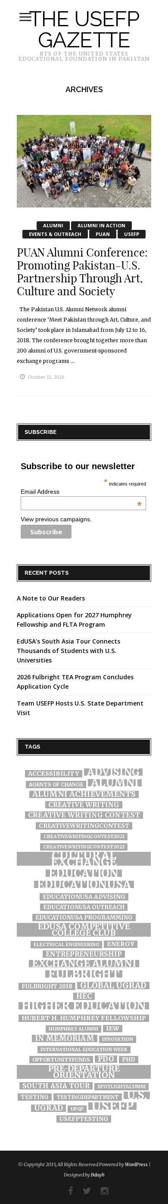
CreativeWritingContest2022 (83, 847)
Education (84, 873)
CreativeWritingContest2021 (84, 836)
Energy (120, 944)
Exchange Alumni (84, 963)
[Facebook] (66, 1190)
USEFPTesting (83, 1119)
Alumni (53, 225)
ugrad (48, 1108)
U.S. (137, 1095)
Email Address (81, 491)
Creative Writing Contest (84, 815)
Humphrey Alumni (73, 1029)
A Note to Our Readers (51, 598)
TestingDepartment (87, 1097)
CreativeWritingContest (84, 825)
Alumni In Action (101, 225)
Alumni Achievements (84, 794)
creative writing (83, 804)
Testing (35, 1097)
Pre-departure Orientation (84, 1072)
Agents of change (56, 784)
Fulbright (83, 974)
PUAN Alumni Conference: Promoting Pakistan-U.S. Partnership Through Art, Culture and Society (82, 271)
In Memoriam (64, 1038)
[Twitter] (82, 1190)
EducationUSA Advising (84, 897)
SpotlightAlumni (121, 1086)
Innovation (117, 1039)
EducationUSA (84, 884)
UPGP (77, 1109)
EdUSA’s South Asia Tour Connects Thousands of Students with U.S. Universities (68, 650)
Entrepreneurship (84, 954)
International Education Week (84, 1049)
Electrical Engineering (66, 944)
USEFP (131, 234)
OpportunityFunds (61, 1059)
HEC (84, 996)
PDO (106, 1059)
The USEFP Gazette (84, 29)
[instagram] (100, 1190)
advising (113, 772)
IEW (112, 1028)
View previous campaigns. (56, 519)
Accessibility (53, 773)
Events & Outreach (55, 234)
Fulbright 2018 (47, 986)
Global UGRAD (113, 985)
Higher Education (84, 1005)
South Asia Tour (56, 1085)
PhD (128, 1059)
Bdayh (98, 1175)
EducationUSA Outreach (83, 907)
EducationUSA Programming (84, 917)
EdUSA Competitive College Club (84, 930)
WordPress (136, 1164)
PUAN (103, 234)
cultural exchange (84, 859)
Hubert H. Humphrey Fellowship (84, 1018)
